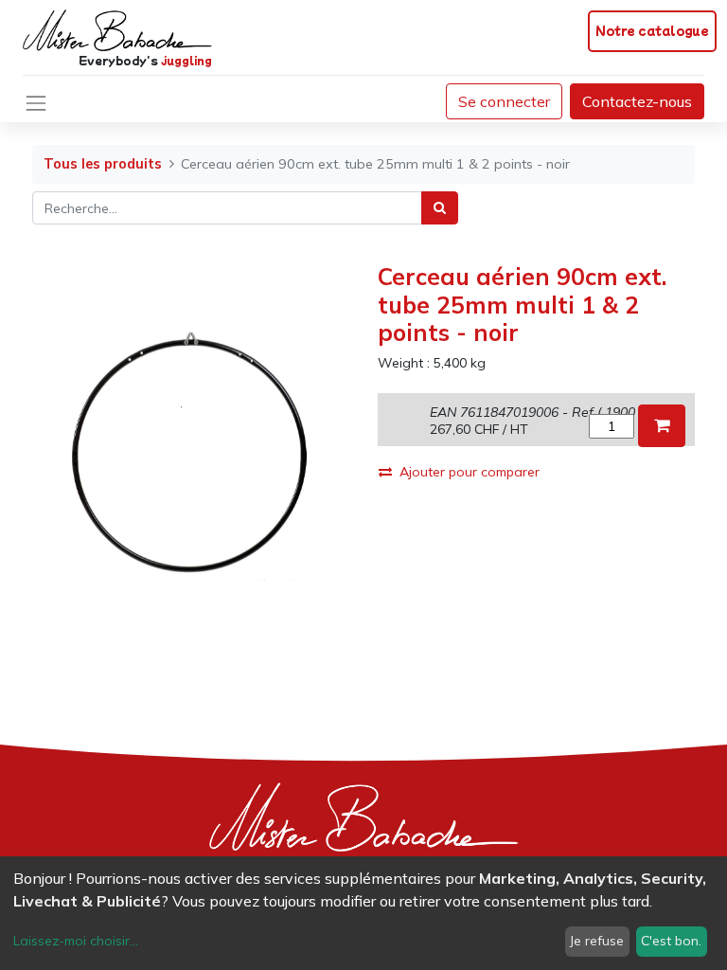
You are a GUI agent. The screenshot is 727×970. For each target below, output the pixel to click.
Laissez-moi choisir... (75, 940)
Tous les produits (103, 163)
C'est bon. (671, 940)
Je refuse (597, 940)
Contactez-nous (637, 101)
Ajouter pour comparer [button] (469, 471)
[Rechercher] (439, 208)
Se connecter (504, 101)
